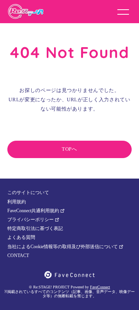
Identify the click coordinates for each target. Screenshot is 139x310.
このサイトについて (28, 192)
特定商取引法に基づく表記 (35, 228)
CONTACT (18, 255)
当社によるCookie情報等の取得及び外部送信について (62, 246)
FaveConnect (100, 287)
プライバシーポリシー (30, 219)
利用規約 (16, 201)
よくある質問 (21, 237)
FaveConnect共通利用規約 (33, 210)
